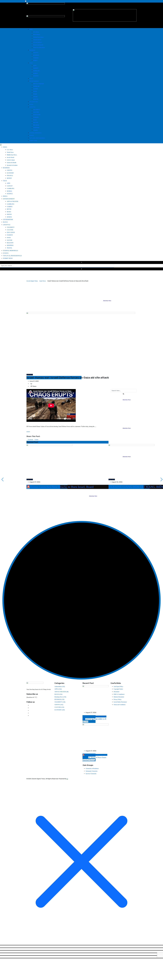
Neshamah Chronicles (91, 771)
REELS (31, 78)
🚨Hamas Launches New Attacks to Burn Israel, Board (60, 487)
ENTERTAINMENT (34, 81)
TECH (31, 63)
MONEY (35, 60)
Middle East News (38, 37)
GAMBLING (36, 71)
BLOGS (31, 104)
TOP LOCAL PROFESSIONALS (37, 138)
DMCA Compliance (119, 694)
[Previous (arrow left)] (81, 955)
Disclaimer (116, 691)
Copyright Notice (118, 689)
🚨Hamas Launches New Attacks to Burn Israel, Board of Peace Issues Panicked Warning (95, 757)
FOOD (35, 120)
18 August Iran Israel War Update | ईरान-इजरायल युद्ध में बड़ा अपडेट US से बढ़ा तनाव (94, 719)
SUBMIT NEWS (33, 140)
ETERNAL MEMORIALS (35, 133)
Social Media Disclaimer (120, 702)
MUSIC (35, 94)
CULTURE (36, 112)
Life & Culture (37, 42)
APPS (34, 65)
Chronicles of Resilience (92, 768)
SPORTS (35, 99)
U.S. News (36, 32)
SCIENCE (35, 76)
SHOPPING (36, 127)
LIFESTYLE (32, 107)
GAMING (35, 89)
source (28, 431)
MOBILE (35, 73)
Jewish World (37, 40)
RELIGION (36, 125)
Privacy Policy (117, 699)
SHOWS (35, 96)
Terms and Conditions (119, 704)
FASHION (35, 117)
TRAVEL (35, 130)
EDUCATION (36, 114)
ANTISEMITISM (34, 101)
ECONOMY (36, 55)
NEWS (31, 29)
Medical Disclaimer (119, 697)
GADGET (35, 68)
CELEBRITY (36, 109)
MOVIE (35, 91)
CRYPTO (35, 52)
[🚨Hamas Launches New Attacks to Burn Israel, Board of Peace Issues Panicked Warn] (95, 736)
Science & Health (38, 45)
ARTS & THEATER (38, 83)
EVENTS (32, 135)
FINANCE (36, 58)
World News (36, 34)
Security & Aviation (39, 47)
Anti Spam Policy (118, 686)
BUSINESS (32, 50)
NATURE (35, 122)
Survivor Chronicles (91, 773)
